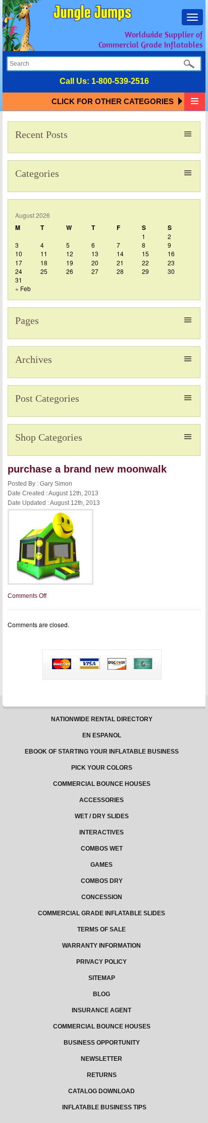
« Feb (23, 288)
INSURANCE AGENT (101, 1010)
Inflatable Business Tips (104, 1107)
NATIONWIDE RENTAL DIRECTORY (101, 719)
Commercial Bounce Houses (101, 783)
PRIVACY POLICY (101, 961)
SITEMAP (101, 977)
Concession (101, 897)
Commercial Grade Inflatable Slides (101, 913)
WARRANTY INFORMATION (101, 945)
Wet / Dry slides (102, 816)
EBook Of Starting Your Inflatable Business (102, 751)
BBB (38, 655)
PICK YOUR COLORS (101, 767)
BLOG (101, 994)
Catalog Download (101, 1091)
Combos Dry (102, 880)
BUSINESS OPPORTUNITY (102, 1042)
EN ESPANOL (101, 735)
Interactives (101, 832)
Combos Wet (102, 848)
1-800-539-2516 (120, 81)
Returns (102, 1075)
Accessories (101, 800)
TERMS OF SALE (101, 929)
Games (101, 864)
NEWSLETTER (101, 1058)
